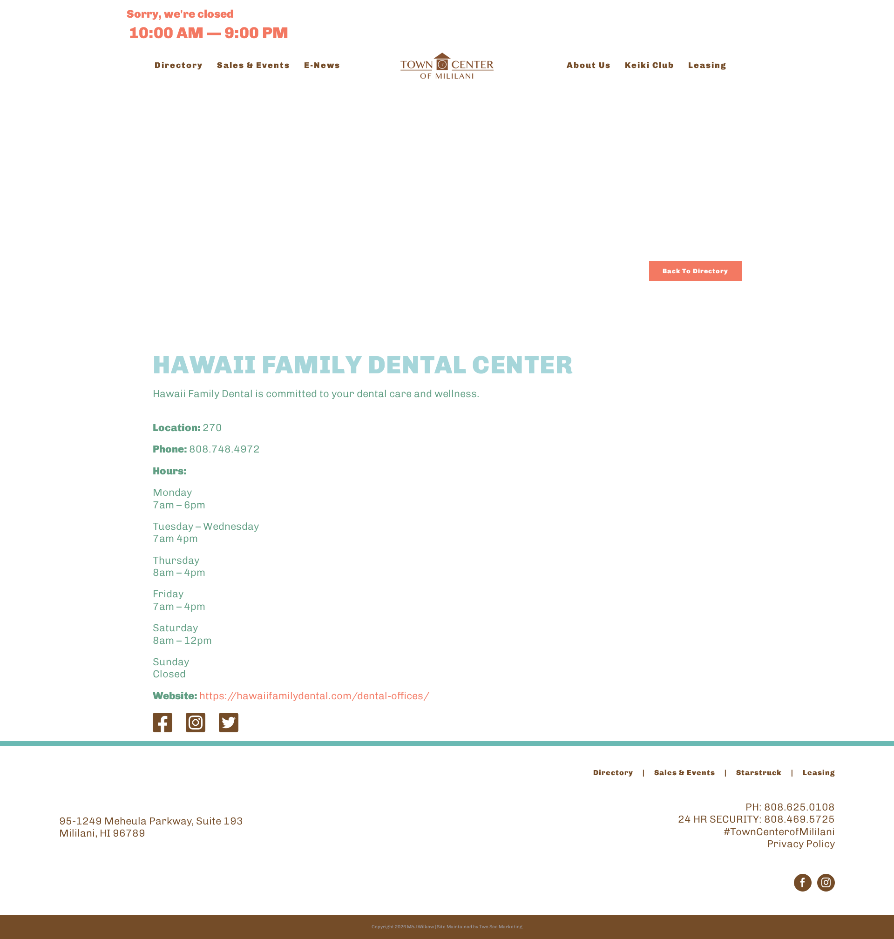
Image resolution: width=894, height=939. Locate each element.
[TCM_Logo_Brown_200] (447, 57)
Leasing (819, 772)
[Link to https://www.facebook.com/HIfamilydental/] (162, 722)
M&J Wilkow (420, 927)
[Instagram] (826, 883)
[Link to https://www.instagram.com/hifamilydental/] (195, 722)
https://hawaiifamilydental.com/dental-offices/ (314, 695)
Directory (613, 772)
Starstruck (759, 772)
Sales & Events (684, 772)
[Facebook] (803, 883)
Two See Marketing (500, 927)
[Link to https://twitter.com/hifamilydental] (228, 722)
